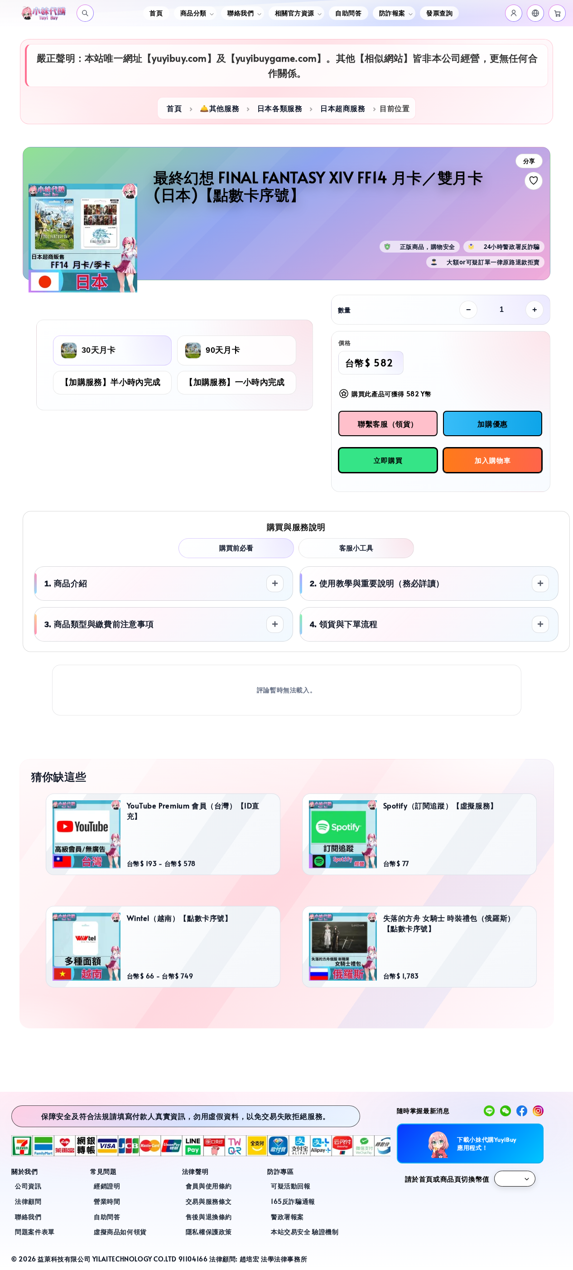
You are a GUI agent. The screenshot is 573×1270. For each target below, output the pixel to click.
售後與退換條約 (209, 1216)
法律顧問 (28, 1201)
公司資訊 (28, 1186)
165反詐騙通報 (293, 1201)
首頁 (156, 13)
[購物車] (557, 13)
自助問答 (348, 13)
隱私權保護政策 (209, 1231)
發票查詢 (439, 13)
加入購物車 (493, 460)
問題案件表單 (35, 1231)
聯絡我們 (28, 1216)
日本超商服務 (343, 108)
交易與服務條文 (209, 1201)
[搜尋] (85, 13)
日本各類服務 (280, 108)
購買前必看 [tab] (236, 548)
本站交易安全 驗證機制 (305, 1231)
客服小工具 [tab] (356, 548)
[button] (535, 13)
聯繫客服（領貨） (388, 423)
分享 (529, 161)
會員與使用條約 (209, 1186)
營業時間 (107, 1201)
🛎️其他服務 (219, 108)
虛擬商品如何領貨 (120, 1231)
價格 (344, 343)
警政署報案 (287, 1216)
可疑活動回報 (291, 1186)
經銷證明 (107, 1186)
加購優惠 (492, 423)
